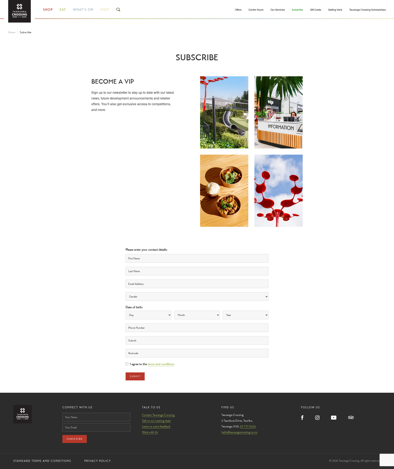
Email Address (137, 278)
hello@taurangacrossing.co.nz (239, 432)
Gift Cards (315, 9)
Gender (131, 291)
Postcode (133, 348)
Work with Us (150, 432)
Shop (48, 9)
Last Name (134, 266)
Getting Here (335, 9)
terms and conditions (161, 364)
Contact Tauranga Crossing (158, 415)
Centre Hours (256, 9)
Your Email (68, 422)
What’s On (83, 9)
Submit (135, 376)
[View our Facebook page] (302, 418)
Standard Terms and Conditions (42, 461)
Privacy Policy (97, 461)
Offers (238, 9)
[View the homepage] (19, 11)
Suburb (131, 335)
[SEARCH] (118, 9)
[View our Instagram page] (317, 418)
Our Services (277, 9)
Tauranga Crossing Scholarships (367, 9)
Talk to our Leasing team (156, 420)
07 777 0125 (247, 426)
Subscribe (297, 9)
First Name (134, 253)
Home (11, 32)
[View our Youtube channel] (334, 417)
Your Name (69, 412)
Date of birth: (135, 307)
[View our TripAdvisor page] (351, 418)
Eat (63, 9)
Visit (104, 9)
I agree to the (152, 364)
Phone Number (137, 322)
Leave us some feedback (156, 426)
